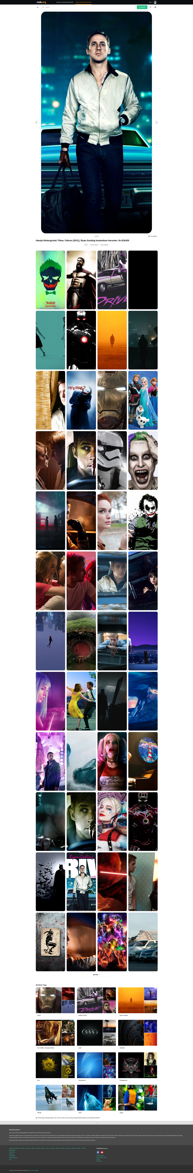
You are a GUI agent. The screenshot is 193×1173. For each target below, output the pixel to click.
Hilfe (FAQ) (98, 1161)
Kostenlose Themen (13, 1157)
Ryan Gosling (104, 244)
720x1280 (28, 1148)
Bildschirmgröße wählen (101, 1157)
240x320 (33, 1148)
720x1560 (52, 1148)
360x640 (62, 1148)
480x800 (42, 1148)
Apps (10, 1159)
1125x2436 (67, 1148)
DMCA (37, 1170)
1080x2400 (17, 1148)
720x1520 (83, 1148)
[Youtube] (102, 1153)
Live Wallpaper (12, 1155)
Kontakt (98, 1159)
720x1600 (38, 1148)
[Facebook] (98, 1153)
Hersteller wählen (100, 1155)
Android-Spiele (12, 1150)
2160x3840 (78, 1148)
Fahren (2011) (94, 244)
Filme (86, 244)
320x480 (47, 1148)
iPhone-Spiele (12, 1152)
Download (142, 7)
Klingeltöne (11, 1154)
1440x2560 (57, 1148)
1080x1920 (11, 1148)
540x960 (73, 1148)
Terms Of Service (31, 1170)
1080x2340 (22, 1148)
